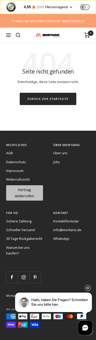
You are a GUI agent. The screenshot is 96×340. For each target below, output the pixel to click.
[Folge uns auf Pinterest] (35, 277)
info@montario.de (67, 230)
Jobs (56, 162)
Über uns (60, 153)
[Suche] (18, 35)
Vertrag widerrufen (24, 192)
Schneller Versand (20, 230)
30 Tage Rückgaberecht (24, 238)
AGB (9, 153)
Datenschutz (16, 162)
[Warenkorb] (87, 35)
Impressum (15, 170)
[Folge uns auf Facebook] (12, 277)
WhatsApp (61, 238)
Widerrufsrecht (18, 179)
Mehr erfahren (73, 20)
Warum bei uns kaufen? (18, 250)
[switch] (85, 7)
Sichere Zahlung (18, 221)
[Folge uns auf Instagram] (23, 277)
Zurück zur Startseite (48, 99)
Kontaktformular (66, 221)
